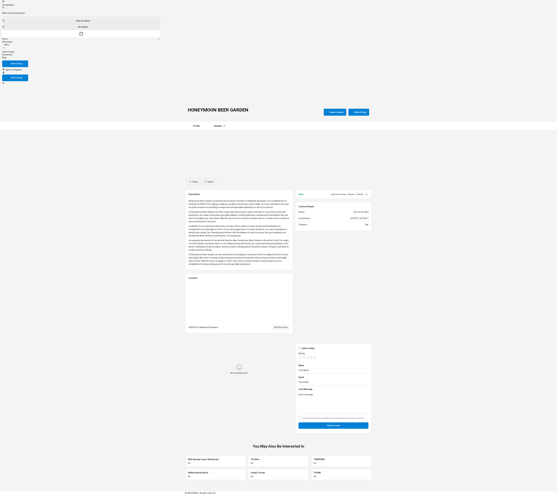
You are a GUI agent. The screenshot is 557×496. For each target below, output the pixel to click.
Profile (196, 126)
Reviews (219, 126)
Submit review (333, 425)
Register (18, 70)
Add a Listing (8, 52)
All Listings (7, 42)
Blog (4, 57)
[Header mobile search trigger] (3, 84)
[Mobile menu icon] (81, 1)
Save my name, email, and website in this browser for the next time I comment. (334, 418)
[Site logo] (8, 5)
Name (301, 365)
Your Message (305, 389)
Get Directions (281, 327)
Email (301, 377)
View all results (83, 21)
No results (83, 27)
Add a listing (16, 63)
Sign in (8, 70)
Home (5, 39)
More (6, 44)
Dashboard (7, 54)
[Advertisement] (278, 152)
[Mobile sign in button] (3, 73)
